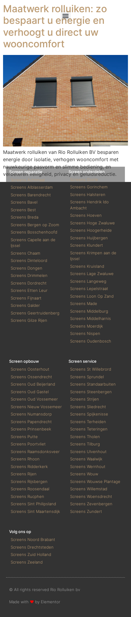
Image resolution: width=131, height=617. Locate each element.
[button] (66, 16)
